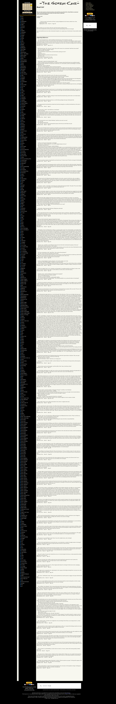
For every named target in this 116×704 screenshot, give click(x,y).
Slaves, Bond (23, 496)
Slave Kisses (23, 436)
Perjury (22, 340)
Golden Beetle (24, 178)
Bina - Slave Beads (25, 53)
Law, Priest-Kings (24, 252)
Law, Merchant (24, 251)
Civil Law (23, 86)
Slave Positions (24, 448)
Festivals (23, 143)
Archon (22, 38)
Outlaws (22, 328)
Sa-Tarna (23, 401)
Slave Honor (23, 433)
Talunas (22, 521)
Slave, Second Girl (25, 482)
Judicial (22, 219)
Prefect (22, 362)
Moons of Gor (24, 303)
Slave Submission (24, 459)
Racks (22, 376)
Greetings (23, 180)
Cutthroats (23, 118)
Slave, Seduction (24, 484)
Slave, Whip (23, 493)
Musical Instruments (25, 306)
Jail (22, 214)
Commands (23, 97)
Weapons (23, 572)
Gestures (23, 175)
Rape (22, 377)
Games (22, 174)
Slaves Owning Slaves (25, 495)
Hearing (22, 186)
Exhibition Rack (24, 137)
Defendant (23, 124)
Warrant (22, 570)
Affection (23, 26)
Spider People (24, 507)
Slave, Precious (24, 478)
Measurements (24, 286)
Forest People (24, 161)
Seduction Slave (24, 405)
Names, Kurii (23, 308)
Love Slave (23, 265)
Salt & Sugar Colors (25, 398)
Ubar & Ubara (24, 561)
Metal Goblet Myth (25, 294)
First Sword (23, 152)
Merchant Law (24, 291)
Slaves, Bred (23, 498)
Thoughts (23, 538)
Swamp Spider (24, 516)
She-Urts (23, 410)
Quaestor (23, 370)
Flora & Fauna (24, 155)
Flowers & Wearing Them (26, 158)
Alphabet (23, 30)
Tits (22, 546)
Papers (22, 337)
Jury (22, 220)
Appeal (22, 36)
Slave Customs (24, 424)
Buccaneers (23, 69)
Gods (22, 177)
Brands (22, 63)
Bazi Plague (23, 49)
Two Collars (23, 560)
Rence (22, 388)
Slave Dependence (24, 427)
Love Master (23, 263)
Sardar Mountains (24, 399)
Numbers (23, 319)
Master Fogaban (24, 279)
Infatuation (23, 208)
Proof (22, 367)
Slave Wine (23, 465)
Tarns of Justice (24, 526)
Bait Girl (23, 43)
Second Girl (23, 404)
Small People (23, 504)
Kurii (22, 235)
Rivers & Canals (24, 391)
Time (22, 543)
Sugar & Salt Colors (25, 512)
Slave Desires (23, 428)
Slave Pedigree (24, 447)
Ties (22, 541)
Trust (22, 558)
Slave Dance (23, 425)
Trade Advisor (24, 552)
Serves (22, 408)
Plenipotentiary (24, 350)
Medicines (23, 288)
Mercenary (23, 289)
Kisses (22, 231)
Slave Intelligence (24, 435)
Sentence (23, 407)
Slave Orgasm (24, 439)
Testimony (23, 532)
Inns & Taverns (24, 211)
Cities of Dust (24, 84)
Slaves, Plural (24, 502)
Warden (22, 569)
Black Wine (23, 56)
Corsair (22, 107)
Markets (22, 276)
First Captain (23, 146)
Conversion (23, 104)
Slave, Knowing (24, 473)
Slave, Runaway (24, 481)
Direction (23, 127)
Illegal (22, 203)
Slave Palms (23, 444)
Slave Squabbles (24, 458)
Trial (22, 553)
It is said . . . (23, 212)
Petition (22, 342)
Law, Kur (23, 248)
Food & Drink (24, 160)
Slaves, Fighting (24, 501)
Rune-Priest (23, 394)
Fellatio (22, 157)
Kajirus (22, 225)
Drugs (22, 132)
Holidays (23, 194)
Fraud (22, 164)
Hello (22, 188)
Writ (22, 584)
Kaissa (22, 222)
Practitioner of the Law (25, 357)
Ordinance (23, 325)
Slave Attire (23, 421)
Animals (23, 35)
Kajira (22, 223)
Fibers (22, 144)
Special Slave (23, 506)
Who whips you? (24, 578)
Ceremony (23, 77)
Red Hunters (23, 379)
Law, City (23, 243)
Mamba (22, 271)
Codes (22, 92)
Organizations (24, 327)
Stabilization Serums (25, 509)
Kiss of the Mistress (25, 229)
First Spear (23, 151)
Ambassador (23, 32)
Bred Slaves (23, 66)
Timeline (23, 544)
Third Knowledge (24, 536)
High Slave (23, 192)
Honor (22, 197)
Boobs (22, 58)
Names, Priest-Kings (25, 311)
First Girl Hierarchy (25, 149)
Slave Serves (23, 453)
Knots (22, 232)
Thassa (22, 533)
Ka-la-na (23, 226)
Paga (22, 331)
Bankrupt (23, 46)
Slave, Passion (24, 476)
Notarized (23, 317)
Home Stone (23, 195)
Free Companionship (25, 166)
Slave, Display (24, 469)
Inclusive (23, 205)
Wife (22, 580)
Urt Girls (23, 564)
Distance (23, 129)
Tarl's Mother (23, 524)
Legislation (23, 257)
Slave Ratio (23, 450)
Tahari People (24, 518)
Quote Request (24, 373)
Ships (22, 411)
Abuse (22, 18)
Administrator (24, 21)
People (22, 339)
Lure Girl (23, 266)
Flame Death (23, 154)
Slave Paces (23, 442)
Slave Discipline (24, 430)
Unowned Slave (24, 563)
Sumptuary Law (24, 515)
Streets (22, 510)
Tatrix (22, 527)
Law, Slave (23, 254)
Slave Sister (23, 456)
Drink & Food (24, 131)
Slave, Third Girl (24, 487)
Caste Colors (23, 72)
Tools (22, 547)
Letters (22, 259)
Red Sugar (23, 382)
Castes (22, 75)
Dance (22, 120)
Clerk (22, 89)
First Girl (23, 148)
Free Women (23, 169)
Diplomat (23, 126)
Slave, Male (23, 475)
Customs (23, 117)
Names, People (24, 310)
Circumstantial (24, 81)
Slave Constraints (24, 422)
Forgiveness (23, 163)
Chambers (23, 78)
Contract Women (24, 103)
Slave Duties (23, 431)
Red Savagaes (24, 381)
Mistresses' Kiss (24, 299)
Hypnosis (23, 202)
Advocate (23, 22)
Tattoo (22, 529)
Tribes (22, 555)
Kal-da (22, 234)
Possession (23, 356)
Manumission (23, 273)
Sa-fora (22, 396)
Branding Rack (24, 61)
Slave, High (23, 472)
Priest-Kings (23, 365)
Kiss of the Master (24, 228)
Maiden (22, 269)
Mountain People (24, 305)
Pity (22, 345)
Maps (22, 274)
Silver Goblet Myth (25, 418)
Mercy (22, 293)
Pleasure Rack (24, 348)
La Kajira (23, 237)
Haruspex (23, 185)
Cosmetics (23, 109)
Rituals (22, 390)
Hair (22, 183)
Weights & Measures (25, 573)
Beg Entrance (23, 52)
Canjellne (23, 70)
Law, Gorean (23, 245)
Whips (22, 575)
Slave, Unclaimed (24, 490)
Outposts (23, 330)
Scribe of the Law (24, 402)
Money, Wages (24, 302)
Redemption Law (24, 384)
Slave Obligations (24, 438)
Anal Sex (23, 33)
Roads (22, 393)
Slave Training (24, 464)
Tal (22, 519)
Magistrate (23, 268)
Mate (22, 285)
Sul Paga (23, 513)
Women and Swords (25, 581)
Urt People (23, 566)
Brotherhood (23, 67)
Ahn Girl (23, 27)
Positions (23, 354)
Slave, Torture (24, 489)
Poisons (22, 351)
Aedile (22, 24)
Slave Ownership (24, 441)
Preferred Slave (24, 364)
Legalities (23, 256)
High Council (23, 191)
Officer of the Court (25, 320)
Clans (22, 87)
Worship (23, 583)
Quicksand (23, 371)
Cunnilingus (23, 114)
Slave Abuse (23, 419)
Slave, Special (24, 486)
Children (23, 80)
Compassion (23, 98)
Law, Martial (23, 249)
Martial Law (23, 277)
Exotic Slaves (24, 138)
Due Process (23, 134)
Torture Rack (23, 549)
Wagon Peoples (24, 567)
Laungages (23, 242)
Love (22, 262)
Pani (22, 334)
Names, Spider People (25, 313)
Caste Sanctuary (24, 73)
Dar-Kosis (23, 121)
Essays (22, 135)
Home (22, 16)
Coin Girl (23, 93)
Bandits (22, 44)
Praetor (22, 359)
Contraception (24, 101)
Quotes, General (24, 374)
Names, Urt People (25, 314)
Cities (22, 83)
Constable (23, 100)
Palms (22, 333)
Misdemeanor (23, 297)
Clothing (23, 90)
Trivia (22, 557)
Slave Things (23, 462)
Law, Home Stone (24, 246)
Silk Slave (23, 415)
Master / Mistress (24, 280)
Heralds (22, 189)
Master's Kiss (23, 282)
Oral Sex (23, 323)
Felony (22, 141)
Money (22, 300)
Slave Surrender (24, 461)
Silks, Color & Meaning (25, 416)
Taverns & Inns (24, 530)
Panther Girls (23, 336)
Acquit (22, 19)
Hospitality (23, 198)
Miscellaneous (24, 296)
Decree (22, 123)
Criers (22, 112)
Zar (22, 586)
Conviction (23, 106)
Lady (22, 239)
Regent (22, 385)
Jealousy (23, 215)
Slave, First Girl (24, 470)
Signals (22, 413)
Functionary (23, 172)
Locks (22, 260)
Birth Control (23, 55)
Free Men (23, 168)
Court (22, 110)
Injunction (23, 209)
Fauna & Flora (24, 140)
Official (22, 322)
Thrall (22, 540)
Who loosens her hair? (25, 577)
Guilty (22, 181)
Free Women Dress (25, 171)
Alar (22, 29)
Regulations (23, 387)
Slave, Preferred (24, 479)
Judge (22, 217)
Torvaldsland (23, 550)
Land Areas (23, 240)
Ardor (22, 39)
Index (22, 206)
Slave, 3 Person (24, 467)
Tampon (22, 523)
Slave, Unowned (24, 492)
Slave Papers (23, 445)
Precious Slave (24, 360)
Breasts (22, 64)
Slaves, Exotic (24, 499)
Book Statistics (24, 60)
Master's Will (23, 283)
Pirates (22, 344)
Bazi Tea (23, 50)
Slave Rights (23, 452)
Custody (22, 115)
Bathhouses (23, 47)
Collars (22, 95)
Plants (22, 347)
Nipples (22, 316)
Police (22, 353)
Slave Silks (23, 455)
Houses (22, 200)
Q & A (22, 368)
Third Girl (23, 535)
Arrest (22, 41)
